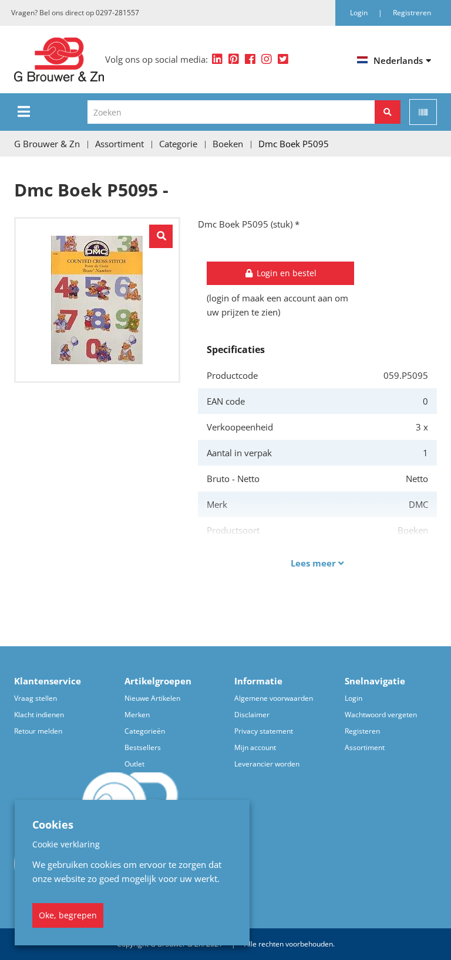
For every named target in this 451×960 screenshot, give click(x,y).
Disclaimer (252, 715)
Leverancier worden (266, 764)
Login (353, 698)
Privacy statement (263, 731)
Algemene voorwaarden (273, 698)
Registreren (412, 13)
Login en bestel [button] (285, 273)
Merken (137, 715)
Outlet (134, 764)
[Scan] (423, 112)
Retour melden (38, 731)
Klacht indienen (39, 715)
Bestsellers (142, 747)
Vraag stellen (35, 698)
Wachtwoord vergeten (381, 715)
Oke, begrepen (68, 915)
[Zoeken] (387, 112)
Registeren (362, 731)
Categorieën (144, 731)
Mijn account (255, 747)
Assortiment (365, 747)
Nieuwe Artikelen (152, 698)
